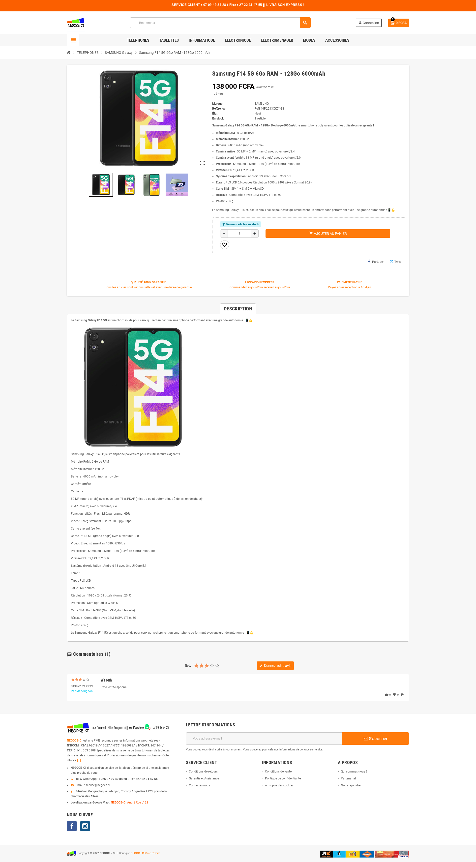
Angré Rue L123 (137, 802)
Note (188, 665)
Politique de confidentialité (283, 778)
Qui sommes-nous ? (354, 771)
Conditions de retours (203, 771)
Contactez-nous (199, 785)
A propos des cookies (279, 785)
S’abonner (377, 738)
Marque (217, 103)
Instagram (85, 826)
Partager (378, 262)
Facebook (72, 826)
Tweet (398, 262)
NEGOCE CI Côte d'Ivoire (145, 853)
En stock (218, 118)
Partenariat (348, 778)
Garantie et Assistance (204, 778)
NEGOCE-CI (75, 740)
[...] (79, 760)
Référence (218, 108)
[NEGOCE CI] (76, 22)
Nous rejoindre (350, 785)
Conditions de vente (278, 771)
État (214, 113)
